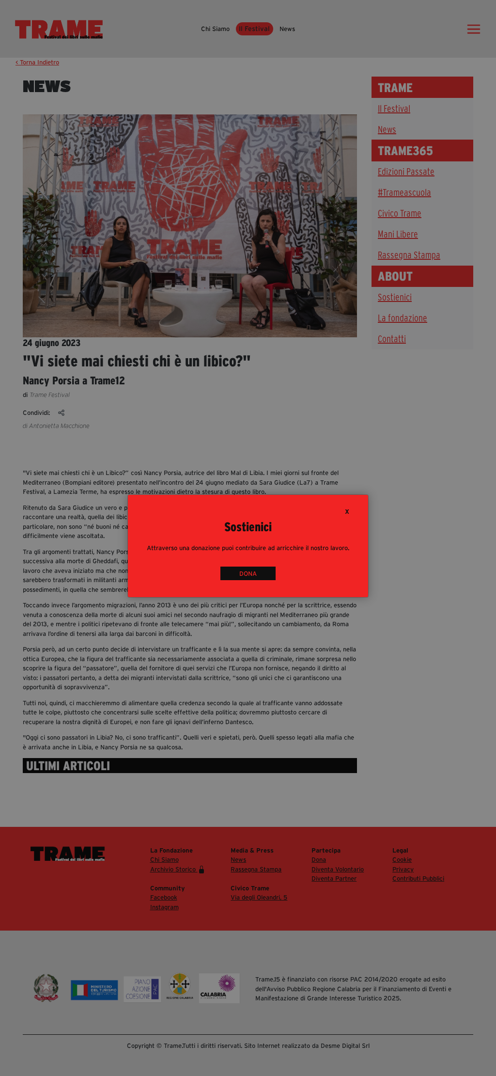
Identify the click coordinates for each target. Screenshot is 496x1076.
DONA (248, 573)
